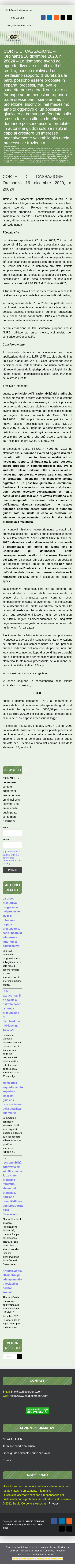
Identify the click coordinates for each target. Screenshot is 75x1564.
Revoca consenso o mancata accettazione (37, 1558)
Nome (6, 827)
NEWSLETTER (12, 1438)
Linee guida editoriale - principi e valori (27, 1453)
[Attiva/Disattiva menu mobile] (68, 36)
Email (6, 839)
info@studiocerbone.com (19, 25)
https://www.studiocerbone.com (29, 1395)
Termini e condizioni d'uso (19, 1446)
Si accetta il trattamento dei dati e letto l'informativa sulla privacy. (12, 857)
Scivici (7, 1460)
